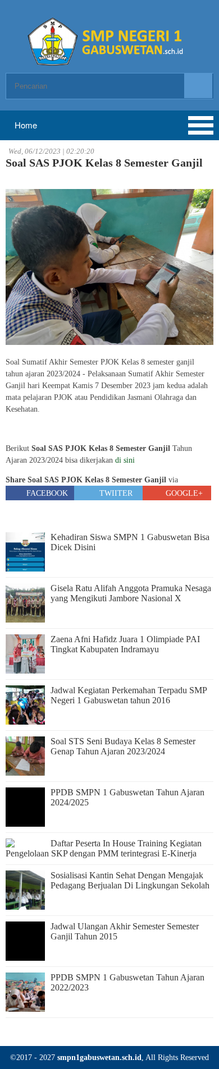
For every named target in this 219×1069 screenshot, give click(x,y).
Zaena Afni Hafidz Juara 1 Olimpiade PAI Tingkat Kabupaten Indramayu (125, 644)
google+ (183, 493)
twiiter (115, 493)
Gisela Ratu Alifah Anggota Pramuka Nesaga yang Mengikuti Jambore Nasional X (131, 593)
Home (24, 125)
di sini (125, 460)
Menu (50, 125)
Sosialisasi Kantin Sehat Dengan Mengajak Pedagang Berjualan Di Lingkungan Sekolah (130, 880)
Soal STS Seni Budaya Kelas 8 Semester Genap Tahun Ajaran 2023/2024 (123, 746)
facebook (46, 493)
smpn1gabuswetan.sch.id (99, 1057)
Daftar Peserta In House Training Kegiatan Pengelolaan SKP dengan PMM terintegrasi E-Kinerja (104, 848)
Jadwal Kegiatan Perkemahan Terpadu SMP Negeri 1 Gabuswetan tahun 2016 (129, 695)
